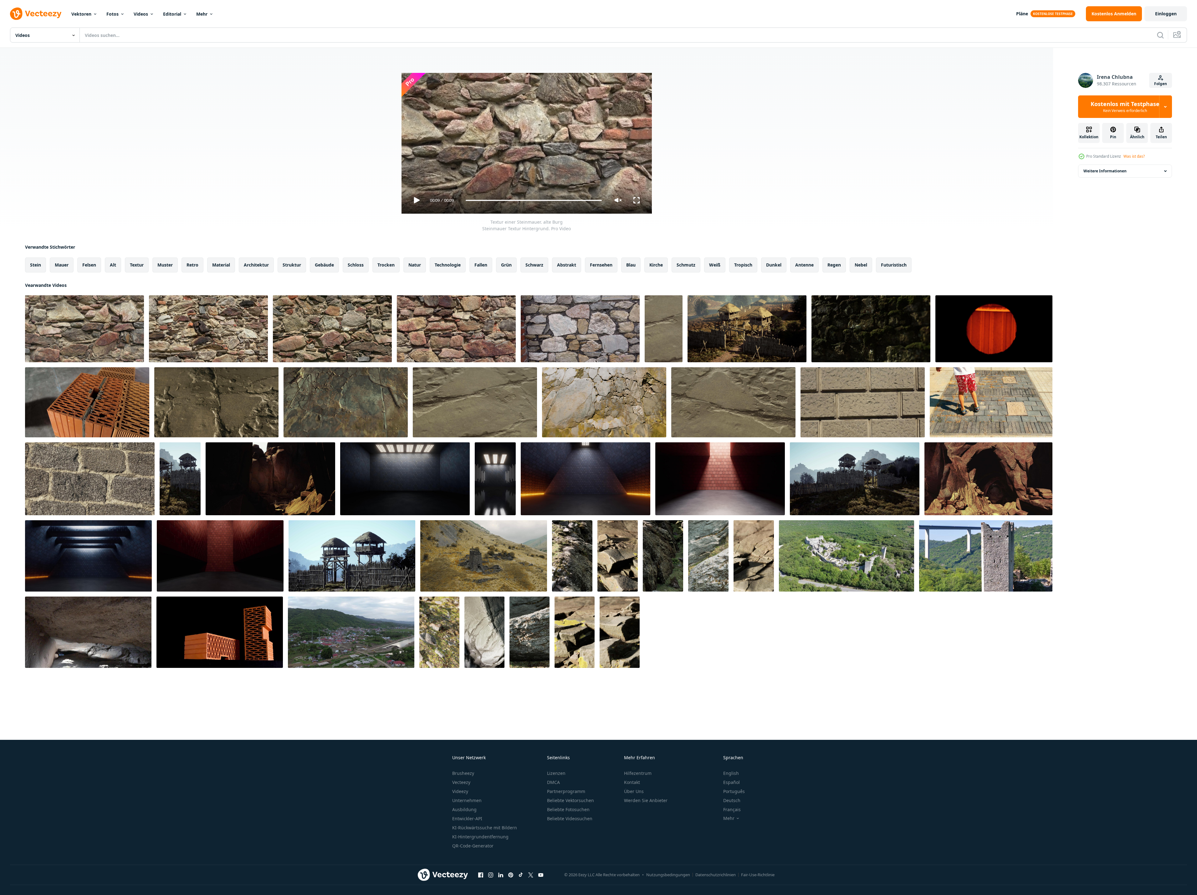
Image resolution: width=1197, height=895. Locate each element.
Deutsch (731, 800)
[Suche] (1160, 35)
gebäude (324, 265)
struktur (292, 265)
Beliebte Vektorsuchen (570, 800)
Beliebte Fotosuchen (568, 809)
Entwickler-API (467, 818)
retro (192, 265)
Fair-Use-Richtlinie (758, 874)
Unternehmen (467, 800)
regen (834, 265)
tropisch (743, 265)
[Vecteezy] (35, 14)
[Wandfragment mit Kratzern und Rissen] (664, 328)
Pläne (1022, 14)
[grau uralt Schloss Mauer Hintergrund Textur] (863, 402)
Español (731, 782)
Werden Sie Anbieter (646, 800)
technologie (448, 265)
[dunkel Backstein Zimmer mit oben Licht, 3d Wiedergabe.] (405, 478)
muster (165, 265)
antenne (804, 265)
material (221, 265)
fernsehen (601, 265)
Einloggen (1166, 14)
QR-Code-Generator (473, 846)
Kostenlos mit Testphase (1125, 106)
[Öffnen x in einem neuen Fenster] (530, 874)
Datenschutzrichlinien (715, 874)
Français (732, 809)
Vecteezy (461, 782)
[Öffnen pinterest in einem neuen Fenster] (510, 874)
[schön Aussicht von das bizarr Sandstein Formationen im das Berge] (270, 478)
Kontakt (632, 782)
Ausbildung (464, 809)
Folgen (1160, 83)
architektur (256, 265)
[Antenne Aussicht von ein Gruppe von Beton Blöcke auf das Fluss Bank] (351, 632)
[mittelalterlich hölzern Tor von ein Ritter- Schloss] (747, 328)
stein (35, 265)
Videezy (460, 791)
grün (506, 265)
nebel (861, 265)
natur (414, 265)
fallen (480, 265)
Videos (141, 14)
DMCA (553, 782)
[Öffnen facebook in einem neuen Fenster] (480, 874)
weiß (714, 265)
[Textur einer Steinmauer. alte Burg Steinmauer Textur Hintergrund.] (84, 328)
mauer (62, 265)
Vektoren (81, 14)
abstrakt (566, 265)
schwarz (534, 265)
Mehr (201, 14)
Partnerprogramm (566, 791)
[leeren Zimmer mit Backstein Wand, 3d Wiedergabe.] (720, 478)
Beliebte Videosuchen (569, 818)
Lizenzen (556, 773)
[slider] (533, 200)
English (731, 773)
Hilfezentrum (638, 773)
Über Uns (634, 791)
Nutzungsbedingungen (668, 874)
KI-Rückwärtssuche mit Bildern (484, 828)
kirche (656, 265)
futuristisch (894, 265)
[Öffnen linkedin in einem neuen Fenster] (500, 874)
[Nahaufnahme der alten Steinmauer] (870, 328)
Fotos (112, 14)
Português (734, 791)
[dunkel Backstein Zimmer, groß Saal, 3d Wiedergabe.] (88, 556)
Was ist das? (1134, 156)
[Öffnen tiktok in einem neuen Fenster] (520, 874)
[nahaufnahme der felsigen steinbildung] (572, 556)
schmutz (686, 265)
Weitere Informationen (1105, 171)
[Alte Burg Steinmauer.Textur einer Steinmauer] (208, 328)
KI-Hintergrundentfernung (480, 837)
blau (631, 265)
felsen (89, 265)
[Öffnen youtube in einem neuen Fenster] (540, 874)
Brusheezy (463, 773)
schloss (356, 265)
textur (137, 265)
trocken (386, 265)
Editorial (172, 14)
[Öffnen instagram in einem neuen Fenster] (490, 874)
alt (113, 265)
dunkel (773, 265)
